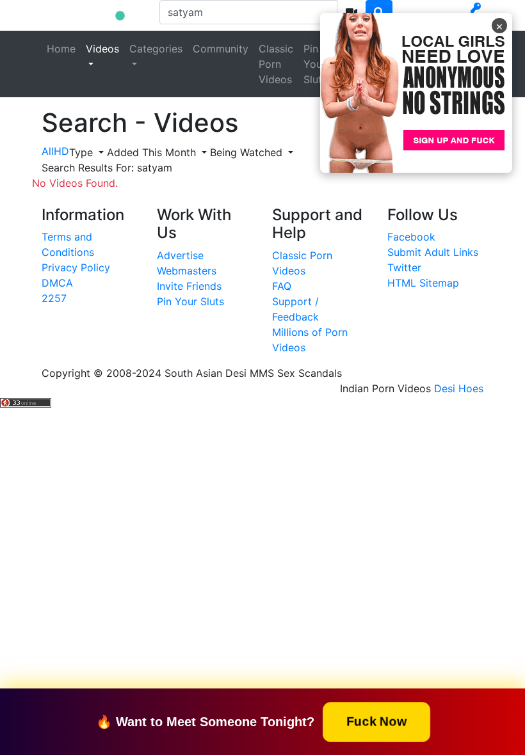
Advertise (180, 255)
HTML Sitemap (423, 282)
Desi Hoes (458, 388)
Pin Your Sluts (315, 64)
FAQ (281, 286)
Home (61, 48)
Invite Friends (189, 286)
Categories (155, 48)
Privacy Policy (76, 267)
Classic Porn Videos (276, 64)
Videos (102, 48)
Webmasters (186, 270)
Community (220, 48)
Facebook (411, 236)
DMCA (57, 282)
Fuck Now (376, 721)
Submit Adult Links (432, 252)
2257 (54, 298)
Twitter (404, 267)
